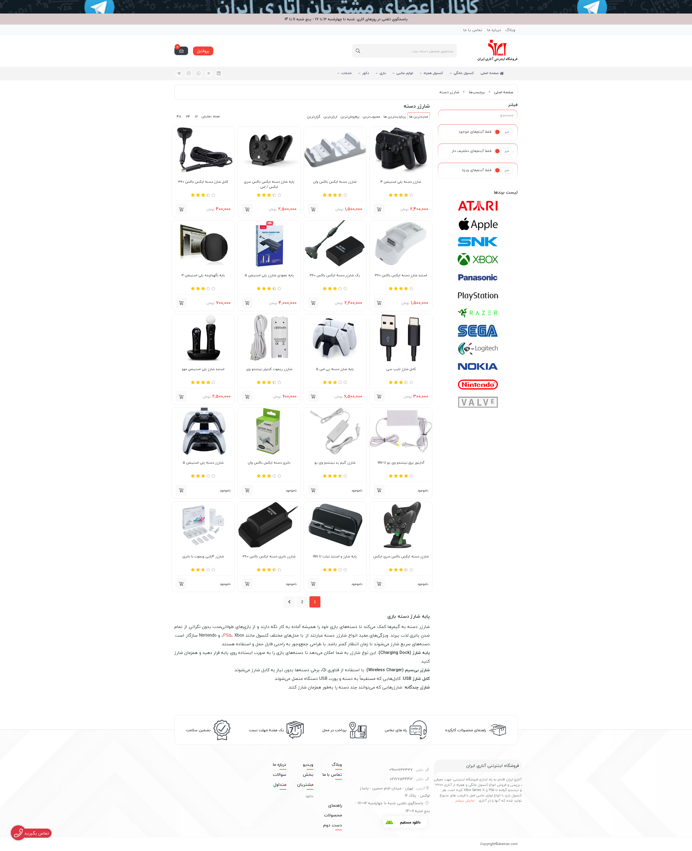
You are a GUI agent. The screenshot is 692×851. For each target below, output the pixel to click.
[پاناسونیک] (478, 277)
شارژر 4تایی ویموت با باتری (203, 556)
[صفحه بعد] (289, 602)
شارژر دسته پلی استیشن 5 (203, 463)
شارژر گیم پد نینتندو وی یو (334, 463)
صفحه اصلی (490, 73)
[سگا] (478, 331)
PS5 (227, 635)
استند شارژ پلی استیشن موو (203, 369)
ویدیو (308, 764)
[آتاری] (478, 206)
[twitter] (208, 73)
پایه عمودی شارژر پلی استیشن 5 (269, 275)
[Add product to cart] (181, 302)
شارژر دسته (449, 92)
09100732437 (406, 769)
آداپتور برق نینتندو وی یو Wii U (401, 463)
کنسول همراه (433, 73)
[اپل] (478, 224)
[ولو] (478, 402)
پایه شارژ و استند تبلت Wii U (335, 556)
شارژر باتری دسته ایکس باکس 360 (269, 556)
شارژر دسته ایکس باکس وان (335, 182)
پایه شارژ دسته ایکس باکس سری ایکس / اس (269, 184)
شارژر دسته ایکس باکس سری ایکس (401, 556)
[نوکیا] (478, 366)
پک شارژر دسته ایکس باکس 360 (335, 275)
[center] (358, 51)
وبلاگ (510, 29)
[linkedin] (218, 73)
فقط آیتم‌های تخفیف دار (471, 151)
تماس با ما (472, 29)
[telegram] (178, 73)
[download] (405, 822)
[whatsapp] (198, 73)
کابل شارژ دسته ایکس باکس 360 (203, 182)
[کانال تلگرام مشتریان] (346, 7)
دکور (365, 73)
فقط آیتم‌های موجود (474, 132)
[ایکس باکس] (478, 259)
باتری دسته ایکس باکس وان (269, 463)
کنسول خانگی (464, 73)
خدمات (346, 73)
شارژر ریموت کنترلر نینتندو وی (269, 369)
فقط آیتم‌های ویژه (476, 170)
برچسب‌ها (477, 92)
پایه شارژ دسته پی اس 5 (335, 369)
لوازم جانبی (404, 73)
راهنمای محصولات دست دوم (332, 815)
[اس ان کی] (478, 242)
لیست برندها (506, 192)
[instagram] (188, 73)
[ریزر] (478, 313)
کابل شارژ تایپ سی (401, 369)
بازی (383, 73)
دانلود (309, 796)
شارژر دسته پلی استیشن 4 (401, 182)
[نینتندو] (478, 384)
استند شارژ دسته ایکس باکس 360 (401, 275)
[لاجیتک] (478, 349)
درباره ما (494, 29)
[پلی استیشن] (478, 295)
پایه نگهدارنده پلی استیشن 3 (203, 275)
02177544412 (406, 779)
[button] (379, 209)
